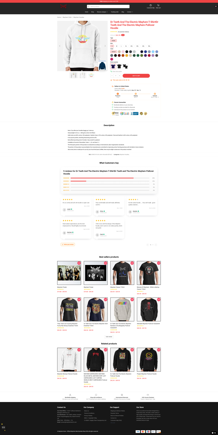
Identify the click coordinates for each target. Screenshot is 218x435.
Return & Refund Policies (117, 415)
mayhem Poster (88, 287)
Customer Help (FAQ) (116, 420)
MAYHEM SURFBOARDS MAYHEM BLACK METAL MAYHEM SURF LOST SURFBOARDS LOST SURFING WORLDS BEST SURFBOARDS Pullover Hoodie (95, 378)
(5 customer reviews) (123, 31)
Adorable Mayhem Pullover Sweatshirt (148, 323)
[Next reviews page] (155, 244)
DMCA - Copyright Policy (90, 418)
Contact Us (113, 418)
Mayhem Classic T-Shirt (117, 287)
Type (111, 38)
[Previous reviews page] (147, 244)
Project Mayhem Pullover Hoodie (147, 374)
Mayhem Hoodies (78, 17)
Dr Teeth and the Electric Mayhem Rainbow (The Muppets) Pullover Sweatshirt (120, 326)
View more (109, 336)
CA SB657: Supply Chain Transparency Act (95, 420)
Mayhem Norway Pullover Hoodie (67, 374)
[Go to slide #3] (91, 75)
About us (86, 411)
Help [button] (215, 432)
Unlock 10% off (3, 427)
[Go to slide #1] (73, 75)
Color (111, 48)
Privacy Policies (88, 415)
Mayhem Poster (62, 287)
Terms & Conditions (89, 413)
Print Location (114, 62)
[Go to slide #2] (82, 75)
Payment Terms (115, 413)
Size (111, 43)
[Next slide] (105, 46)
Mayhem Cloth (67, 17)
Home (59, 17)
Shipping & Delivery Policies (118, 411)
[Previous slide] (60, 46)
